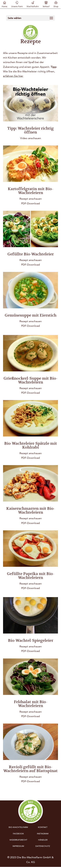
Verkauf (46, 6)
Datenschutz (42, 846)
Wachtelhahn (33, 6)
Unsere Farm (17, 6)
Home (4, 6)
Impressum (18, 846)
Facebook (18, 833)
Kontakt (42, 827)
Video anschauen (30, 138)
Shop (56, 6)
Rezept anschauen (30, 198)
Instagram (42, 833)
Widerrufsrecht (18, 840)
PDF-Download (30, 203)
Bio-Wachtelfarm (18, 827)
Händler (42, 840)
